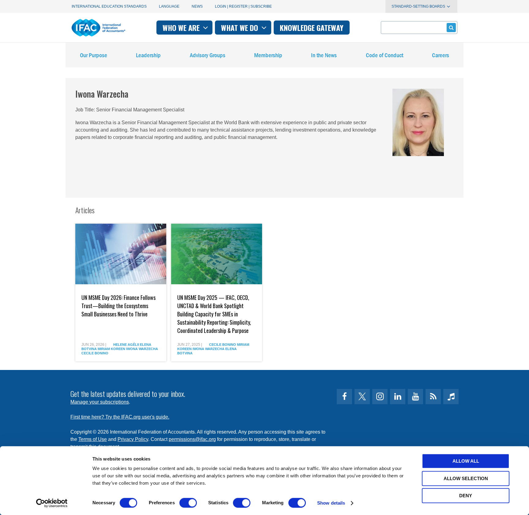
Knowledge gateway (311, 27)
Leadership (148, 55)
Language (169, 6)
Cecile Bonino (94, 353)
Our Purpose (93, 55)
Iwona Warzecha (142, 349)
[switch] (188, 503)
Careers (440, 55)
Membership (268, 55)
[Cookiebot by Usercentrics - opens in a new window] (52, 503)
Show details (331, 503)
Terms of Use (92, 439)
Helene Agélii (126, 344)
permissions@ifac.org (192, 439)
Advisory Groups (207, 55)
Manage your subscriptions (99, 402)
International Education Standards (109, 6)
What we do (240, 27)
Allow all (465, 461)
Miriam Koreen (111, 349)
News (197, 6)
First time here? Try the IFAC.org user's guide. (119, 417)
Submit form (451, 27)
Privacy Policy (133, 439)
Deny (465, 495)
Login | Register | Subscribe (243, 6)
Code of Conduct (384, 55)
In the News (324, 55)
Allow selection (466, 478)
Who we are (182, 27)
